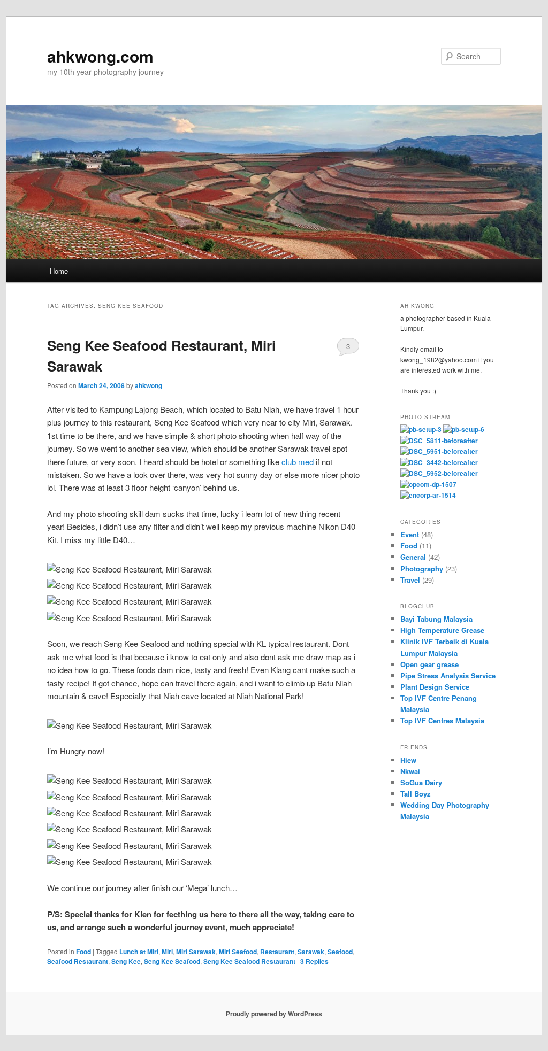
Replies (314, 961)
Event (409, 534)
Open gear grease (429, 664)
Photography (421, 568)
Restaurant (277, 951)
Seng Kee (126, 961)
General (413, 557)
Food (83, 951)
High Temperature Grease (442, 630)
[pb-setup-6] (463, 429)
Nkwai (410, 771)
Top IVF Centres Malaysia (442, 720)
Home (59, 271)
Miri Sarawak (196, 951)
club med (297, 461)
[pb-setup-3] (421, 429)
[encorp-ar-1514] (428, 495)
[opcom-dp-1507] (428, 484)
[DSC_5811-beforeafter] (439, 440)
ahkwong (148, 385)
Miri (167, 951)
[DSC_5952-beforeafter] (439, 473)
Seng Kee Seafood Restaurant (249, 961)
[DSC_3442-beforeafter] (439, 462)
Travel (410, 580)
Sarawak (311, 951)
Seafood (340, 951)
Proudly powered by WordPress (274, 1013)
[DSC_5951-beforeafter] (439, 451)
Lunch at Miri (138, 951)
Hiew (408, 760)
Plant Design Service (434, 687)
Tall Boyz (415, 794)
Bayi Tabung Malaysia (436, 619)
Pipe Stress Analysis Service (448, 675)
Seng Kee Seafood (172, 961)
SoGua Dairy (421, 782)
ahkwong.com (100, 55)
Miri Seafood (238, 951)
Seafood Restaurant (77, 961)
